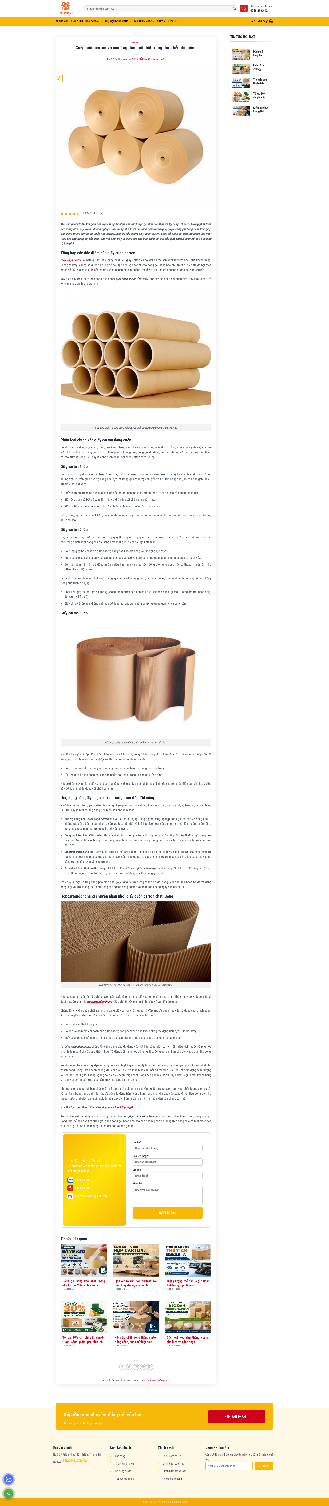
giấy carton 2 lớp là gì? (119, 1107)
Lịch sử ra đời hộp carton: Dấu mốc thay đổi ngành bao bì (136, 1283)
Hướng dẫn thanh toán (174, 1471)
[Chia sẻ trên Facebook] (122, 1367)
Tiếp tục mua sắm (124, 1478)
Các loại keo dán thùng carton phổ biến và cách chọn (188, 1340)
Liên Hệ (172, 21)
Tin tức (161, 21)
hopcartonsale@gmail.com (91, 1196)
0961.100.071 (83, 1180)
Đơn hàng (120, 1456)
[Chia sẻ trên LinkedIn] (150, 1367)
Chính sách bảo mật (173, 1463)
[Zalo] (8, 1479)
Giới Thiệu (77, 21)
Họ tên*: (137, 1142)
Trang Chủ (62, 21)
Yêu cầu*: (138, 1183)
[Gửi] (234, 8)
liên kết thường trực (158, 1380)
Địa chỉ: (137, 1170)
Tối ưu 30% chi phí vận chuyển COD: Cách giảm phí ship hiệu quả (83, 1340)
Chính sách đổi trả (172, 1456)
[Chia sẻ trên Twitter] (129, 1367)
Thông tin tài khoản (125, 1463)
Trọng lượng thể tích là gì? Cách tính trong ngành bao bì (188, 1283)
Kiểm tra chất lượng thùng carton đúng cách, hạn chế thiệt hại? (136, 1340)
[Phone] (8, 1493)
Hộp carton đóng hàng (151, 59)
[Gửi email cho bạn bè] (136, 1367)
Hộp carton (92, 21)
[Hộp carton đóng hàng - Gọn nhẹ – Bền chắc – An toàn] (66, 8)
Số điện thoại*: (141, 1156)
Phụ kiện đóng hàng (117, 21)
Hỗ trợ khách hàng (172, 1478)
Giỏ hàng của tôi (123, 1471)
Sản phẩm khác (143, 21)
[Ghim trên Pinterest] (143, 1367)
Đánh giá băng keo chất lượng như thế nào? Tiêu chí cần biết (83, 1283)
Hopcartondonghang (99, 1001)
